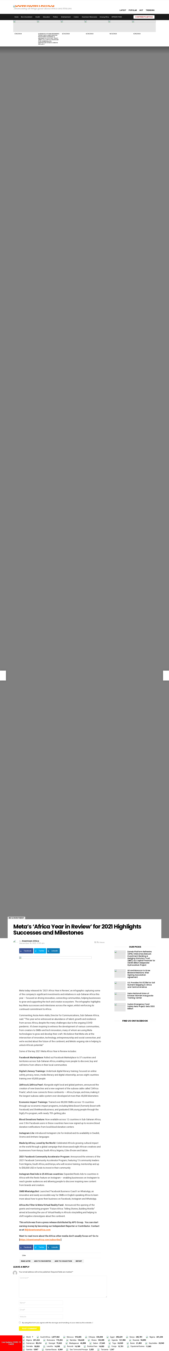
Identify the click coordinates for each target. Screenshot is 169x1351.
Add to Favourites (42, 1261)
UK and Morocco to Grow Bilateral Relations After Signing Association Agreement (138, 973)
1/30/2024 (18, 34)
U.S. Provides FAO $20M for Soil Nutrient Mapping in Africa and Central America (141, 984)
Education (46, 17)
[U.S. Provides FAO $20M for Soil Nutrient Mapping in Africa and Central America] (120, 986)
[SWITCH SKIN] (128, 17)
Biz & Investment (26, 17)
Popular (133, 10)
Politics (55, 17)
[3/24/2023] (72, 26)
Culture (76, 17)
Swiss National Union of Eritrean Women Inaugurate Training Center (140, 995)
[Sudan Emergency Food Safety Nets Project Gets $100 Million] (120, 1007)
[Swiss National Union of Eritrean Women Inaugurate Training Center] (120, 996)
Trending (150, 10)
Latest (123, 10)
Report (79, 1261)
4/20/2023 (89, 34)
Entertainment (66, 17)
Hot (141, 10)
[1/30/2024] (25, 26)
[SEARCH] (115, 7)
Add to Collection (63, 1261)
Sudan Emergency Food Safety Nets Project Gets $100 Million (141, 1006)
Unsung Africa (104, 17)
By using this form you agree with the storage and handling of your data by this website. (57, 1323)
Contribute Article (144, 17)
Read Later (25, 1261)
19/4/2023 (113, 34)
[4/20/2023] (96, 26)
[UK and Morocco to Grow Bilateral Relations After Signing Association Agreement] (120, 973)
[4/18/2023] (144, 26)
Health (37, 17)
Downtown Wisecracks (89, 17)
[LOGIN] (158, 17)
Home (16, 17)
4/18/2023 (137, 34)
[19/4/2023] (120, 26)
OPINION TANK (116, 17)
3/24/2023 (66, 34)
